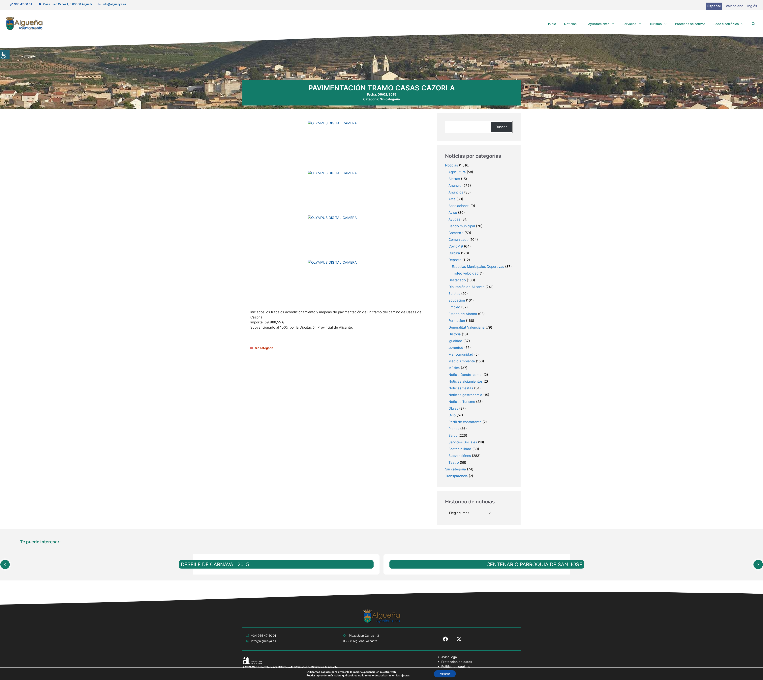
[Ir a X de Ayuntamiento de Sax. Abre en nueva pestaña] (459, 639)
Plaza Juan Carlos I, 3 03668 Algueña (68, 4)
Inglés (752, 6)
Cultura (454, 253)
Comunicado (458, 240)
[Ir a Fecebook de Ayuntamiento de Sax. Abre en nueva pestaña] (445, 639)
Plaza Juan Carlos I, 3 (364, 635)
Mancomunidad (460, 354)
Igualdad (455, 341)
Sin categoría (390, 99)
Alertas (454, 179)
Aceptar (445, 674)
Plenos (453, 429)
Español (714, 6)
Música (454, 368)
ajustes (405, 675)
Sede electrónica (726, 24)
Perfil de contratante (464, 422)
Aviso (452, 213)
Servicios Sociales (462, 442)
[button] (753, 24)
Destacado (457, 280)
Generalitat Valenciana (466, 327)
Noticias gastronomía (465, 395)
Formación (456, 321)
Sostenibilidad (459, 449)
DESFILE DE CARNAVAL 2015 (215, 564)
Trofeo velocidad (465, 273)
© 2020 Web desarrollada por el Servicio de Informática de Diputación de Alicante (290, 666)
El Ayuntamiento (597, 24)
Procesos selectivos (690, 24)
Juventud (455, 348)
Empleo (454, 307)
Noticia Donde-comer (465, 375)
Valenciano (734, 6)
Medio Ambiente (461, 361)
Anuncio (454, 186)
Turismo (656, 24)
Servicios (629, 24)
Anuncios (455, 192)
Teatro (453, 462)
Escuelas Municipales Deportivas (478, 267)
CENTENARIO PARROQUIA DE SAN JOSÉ (534, 564)
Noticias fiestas (460, 388)
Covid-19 (455, 246)
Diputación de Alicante (466, 287)
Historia (454, 334)
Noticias (570, 24)
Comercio (456, 233)
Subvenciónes (459, 456)
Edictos (454, 294)
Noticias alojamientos (465, 381)
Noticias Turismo (461, 402)
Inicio (552, 24)
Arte (451, 199)
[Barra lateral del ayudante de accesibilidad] (5, 54)
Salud (453, 435)
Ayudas (454, 219)
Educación (456, 300)
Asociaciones (459, 206)
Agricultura (457, 172)
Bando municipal (461, 226)
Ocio (452, 415)
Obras (453, 408)
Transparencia (456, 476)
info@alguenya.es (114, 4)
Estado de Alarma (462, 314)
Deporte (454, 260)
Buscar (501, 127)
